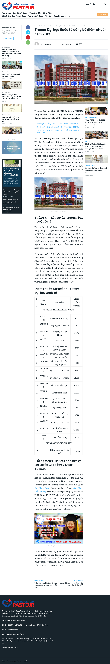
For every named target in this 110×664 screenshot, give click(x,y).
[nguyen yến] (37, 44)
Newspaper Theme (15, 661)
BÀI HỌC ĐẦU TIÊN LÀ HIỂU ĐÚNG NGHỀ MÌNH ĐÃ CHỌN (10, 119)
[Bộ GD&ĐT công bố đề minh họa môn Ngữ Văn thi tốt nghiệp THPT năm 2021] (96, 135)
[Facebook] (28, 27)
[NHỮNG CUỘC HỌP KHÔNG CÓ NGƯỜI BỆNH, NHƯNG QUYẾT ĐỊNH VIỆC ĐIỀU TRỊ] (12, 65)
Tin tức (41, 26)
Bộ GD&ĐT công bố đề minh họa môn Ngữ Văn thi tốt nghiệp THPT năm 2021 (95, 146)
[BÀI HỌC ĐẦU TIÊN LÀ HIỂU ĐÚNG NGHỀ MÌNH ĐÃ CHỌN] (12, 130)
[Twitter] (28, 32)
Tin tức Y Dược (6, 47)
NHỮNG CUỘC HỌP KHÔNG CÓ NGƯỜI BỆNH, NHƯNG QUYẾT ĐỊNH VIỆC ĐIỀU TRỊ (11, 52)
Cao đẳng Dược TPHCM (93, 165)
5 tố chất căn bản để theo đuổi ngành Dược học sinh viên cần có (96, 170)
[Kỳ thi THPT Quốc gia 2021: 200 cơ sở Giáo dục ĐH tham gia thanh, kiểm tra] (96, 111)
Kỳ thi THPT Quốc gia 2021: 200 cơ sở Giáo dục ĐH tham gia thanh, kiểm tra (95, 122)
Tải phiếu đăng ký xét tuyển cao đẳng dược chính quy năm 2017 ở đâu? (45, 585)
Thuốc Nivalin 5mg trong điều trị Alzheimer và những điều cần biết (11, 172)
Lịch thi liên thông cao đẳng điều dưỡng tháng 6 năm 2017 (71, 584)
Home (36, 26)
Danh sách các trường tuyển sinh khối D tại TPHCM (58, 127)
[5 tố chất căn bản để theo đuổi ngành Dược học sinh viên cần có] (96, 159)
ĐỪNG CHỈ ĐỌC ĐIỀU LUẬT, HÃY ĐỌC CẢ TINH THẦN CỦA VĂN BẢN (11, 96)
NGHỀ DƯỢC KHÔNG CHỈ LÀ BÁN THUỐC (11, 75)
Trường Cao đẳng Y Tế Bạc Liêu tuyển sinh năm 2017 (58, 123)
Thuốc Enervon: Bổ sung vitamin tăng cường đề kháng (11, 192)
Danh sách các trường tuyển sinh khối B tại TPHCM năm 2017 (58, 131)
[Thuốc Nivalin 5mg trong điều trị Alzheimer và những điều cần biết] (12, 163)
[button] (105, 4)
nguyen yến (46, 44)
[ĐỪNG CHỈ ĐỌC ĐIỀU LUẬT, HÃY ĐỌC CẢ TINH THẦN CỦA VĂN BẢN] (12, 108)
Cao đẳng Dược (42, 488)
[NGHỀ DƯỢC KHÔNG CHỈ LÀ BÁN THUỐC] (12, 85)
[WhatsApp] (28, 42)
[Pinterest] (28, 37)
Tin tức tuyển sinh (49, 26)
